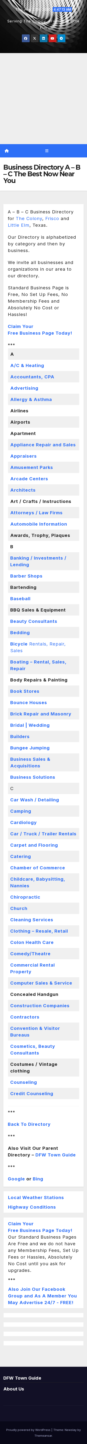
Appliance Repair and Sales (43, 444)
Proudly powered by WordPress (28, 1430)
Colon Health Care (32, 942)
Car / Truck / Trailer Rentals (43, 833)
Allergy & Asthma (31, 399)
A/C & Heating (27, 365)
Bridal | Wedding (30, 725)
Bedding (20, 632)
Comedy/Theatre (30, 953)
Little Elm (18, 225)
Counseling (23, 1082)
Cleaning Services (31, 919)
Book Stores (24, 691)
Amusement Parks (31, 467)
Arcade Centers (29, 478)
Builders (20, 736)
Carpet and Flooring (34, 845)
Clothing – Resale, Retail (39, 931)
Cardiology (23, 822)
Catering (20, 856)
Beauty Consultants (33, 621)
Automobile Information (38, 524)
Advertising (24, 388)
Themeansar (43, 1435)
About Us (13, 1389)
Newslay (71, 1430)
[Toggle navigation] (47, 150)
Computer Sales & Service (41, 983)
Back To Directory (29, 1124)
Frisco (52, 218)
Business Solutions (32, 777)
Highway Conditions (32, 1207)
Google (16, 1179)
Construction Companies (40, 1005)
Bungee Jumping (30, 748)
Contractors (24, 1017)
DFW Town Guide (55, 1155)
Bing (38, 1179)
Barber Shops (26, 576)
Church (18, 908)
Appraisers (23, 456)
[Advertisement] (43, 98)
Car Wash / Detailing (34, 799)
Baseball (20, 598)
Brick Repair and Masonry (40, 714)
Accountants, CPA (32, 376)
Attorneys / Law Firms (36, 512)
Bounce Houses (28, 702)
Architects (23, 490)
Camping (20, 811)
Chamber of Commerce (37, 867)
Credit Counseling (31, 1093)
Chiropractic (25, 897)
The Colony (29, 218)
